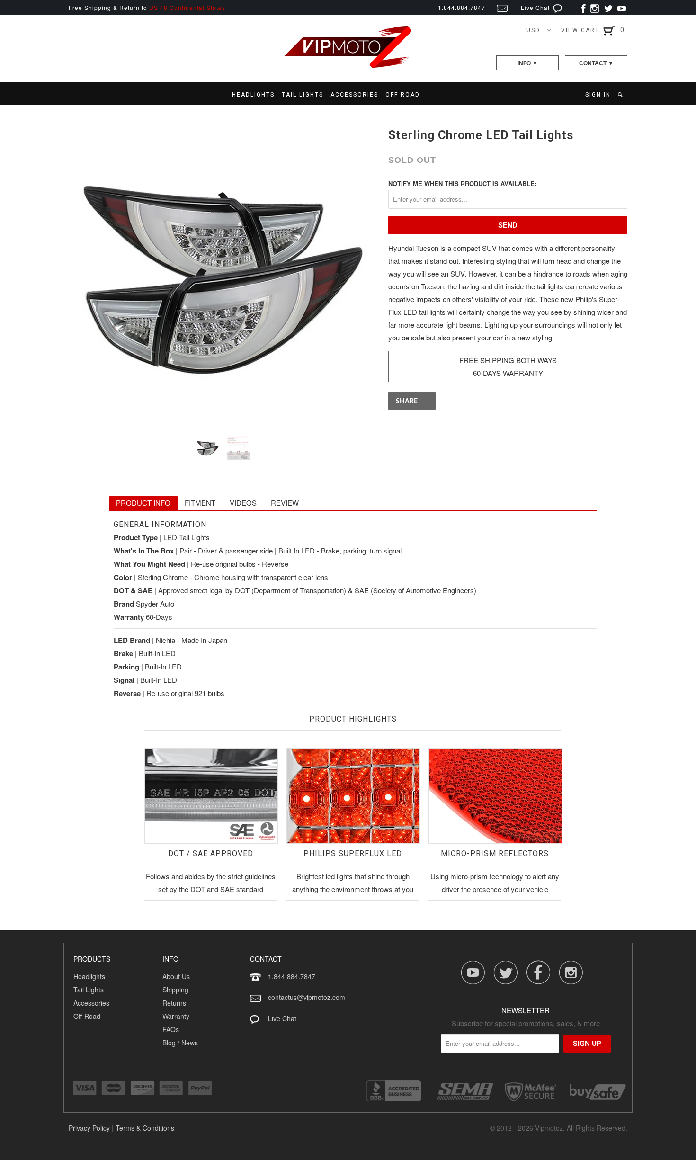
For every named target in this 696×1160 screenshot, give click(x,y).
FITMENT (200, 503)
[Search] (621, 94)
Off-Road (86, 1016)
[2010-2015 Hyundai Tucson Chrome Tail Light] (224, 274)
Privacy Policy (89, 1128)
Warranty (175, 1016)
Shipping (175, 989)
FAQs (170, 1029)
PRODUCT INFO (143, 503)
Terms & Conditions (145, 1128)
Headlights (89, 976)
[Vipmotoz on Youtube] (621, 7)
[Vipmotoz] (348, 66)
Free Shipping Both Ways (508, 360)
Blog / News (180, 1042)
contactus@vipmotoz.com (306, 997)
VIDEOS (243, 503)
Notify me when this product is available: (462, 183)
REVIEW (285, 503)
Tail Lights (88, 989)
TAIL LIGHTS (302, 94)
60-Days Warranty (508, 373)
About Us (176, 976)
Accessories (91, 1003)
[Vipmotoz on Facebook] (583, 7)
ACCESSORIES (354, 94)
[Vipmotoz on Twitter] (608, 7)
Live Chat (536, 7)
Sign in (598, 94)
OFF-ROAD (402, 94)
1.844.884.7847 (291, 976)
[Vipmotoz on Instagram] (594, 7)
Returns (174, 1003)
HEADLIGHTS (253, 94)
